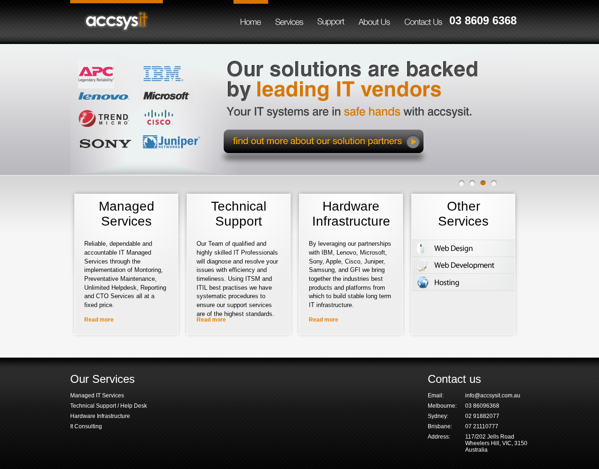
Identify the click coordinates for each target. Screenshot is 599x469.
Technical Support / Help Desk (108, 406)
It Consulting (86, 426)
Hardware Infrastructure (100, 416)
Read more (99, 319)
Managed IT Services (97, 395)
